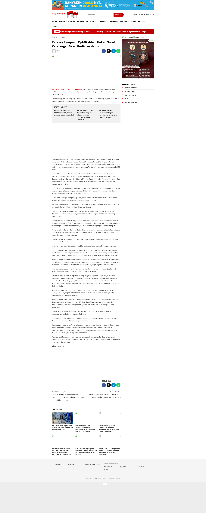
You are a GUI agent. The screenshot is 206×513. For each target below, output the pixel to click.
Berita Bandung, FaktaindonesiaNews (66, 89)
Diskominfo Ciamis (131, 102)
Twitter (124, 467)
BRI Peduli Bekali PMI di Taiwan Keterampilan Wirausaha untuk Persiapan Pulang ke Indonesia (85, 115)
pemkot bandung (131, 88)
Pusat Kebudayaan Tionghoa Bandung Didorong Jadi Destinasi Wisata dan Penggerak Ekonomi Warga (62, 451)
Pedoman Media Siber (92, 465)
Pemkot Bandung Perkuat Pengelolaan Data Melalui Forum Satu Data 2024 (104, 394)
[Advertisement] (86, 141)
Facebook (109, 467)
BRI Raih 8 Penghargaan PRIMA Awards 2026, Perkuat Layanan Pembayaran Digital (64, 113)
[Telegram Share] (113, 51)
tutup (105, 484)
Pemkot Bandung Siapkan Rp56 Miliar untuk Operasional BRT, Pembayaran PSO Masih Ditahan (86, 451)
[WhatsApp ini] (118, 51)
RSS (107, 470)
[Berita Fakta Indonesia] (65, 14)
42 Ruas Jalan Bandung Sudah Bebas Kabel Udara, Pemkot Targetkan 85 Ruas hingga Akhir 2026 (109, 451)
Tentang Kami (56, 465)
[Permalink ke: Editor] (54, 51)
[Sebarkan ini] (104, 51)
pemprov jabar (130, 95)
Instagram (141, 467)
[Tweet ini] (109, 51)
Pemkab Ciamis (130, 91)
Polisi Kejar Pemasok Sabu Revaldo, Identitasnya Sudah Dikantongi (105, 32)
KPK (126, 99)
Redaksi (71, 465)
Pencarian (119, 14)
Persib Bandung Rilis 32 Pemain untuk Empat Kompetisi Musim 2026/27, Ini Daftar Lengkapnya (109, 428)
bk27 (96, 478)
